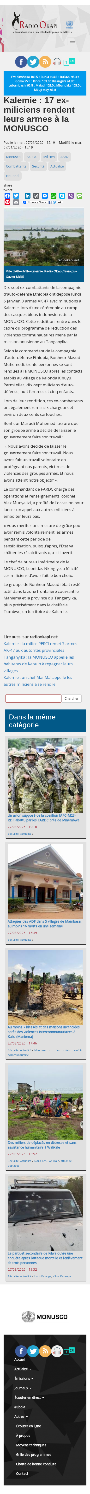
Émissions (22, 1378)
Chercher (71, 698)
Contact (22, 1473)
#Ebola (19, 1407)
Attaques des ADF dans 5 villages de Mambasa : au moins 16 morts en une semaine (45, 923)
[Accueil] (43, 23)
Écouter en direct (28, 1397)
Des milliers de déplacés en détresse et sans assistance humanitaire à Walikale (42, 1144)
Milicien (49, 156)
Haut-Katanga (42, 1276)
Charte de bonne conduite (36, 1464)
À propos (23, 1435)
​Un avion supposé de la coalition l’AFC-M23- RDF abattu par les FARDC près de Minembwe (43, 817)
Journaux (21, 1388)
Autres (19, 1416)
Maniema (40, 1050)
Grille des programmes (33, 1454)
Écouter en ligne (28, 1426)
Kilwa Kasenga (62, 1276)
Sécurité (38, 166)
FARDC (31, 156)
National (12, 175)
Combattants (16, 166)
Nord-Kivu (41, 1161)
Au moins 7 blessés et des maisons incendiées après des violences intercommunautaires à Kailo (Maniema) (44, 1032)
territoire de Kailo (59, 1050)
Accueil (19, 1359)
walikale (54, 1161)
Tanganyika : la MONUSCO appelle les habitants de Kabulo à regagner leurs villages (39, 663)
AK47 (64, 156)
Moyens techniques (31, 1445)
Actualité (57, 166)
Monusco (13, 156)
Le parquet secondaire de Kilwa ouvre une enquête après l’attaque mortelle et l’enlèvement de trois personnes (45, 1258)
